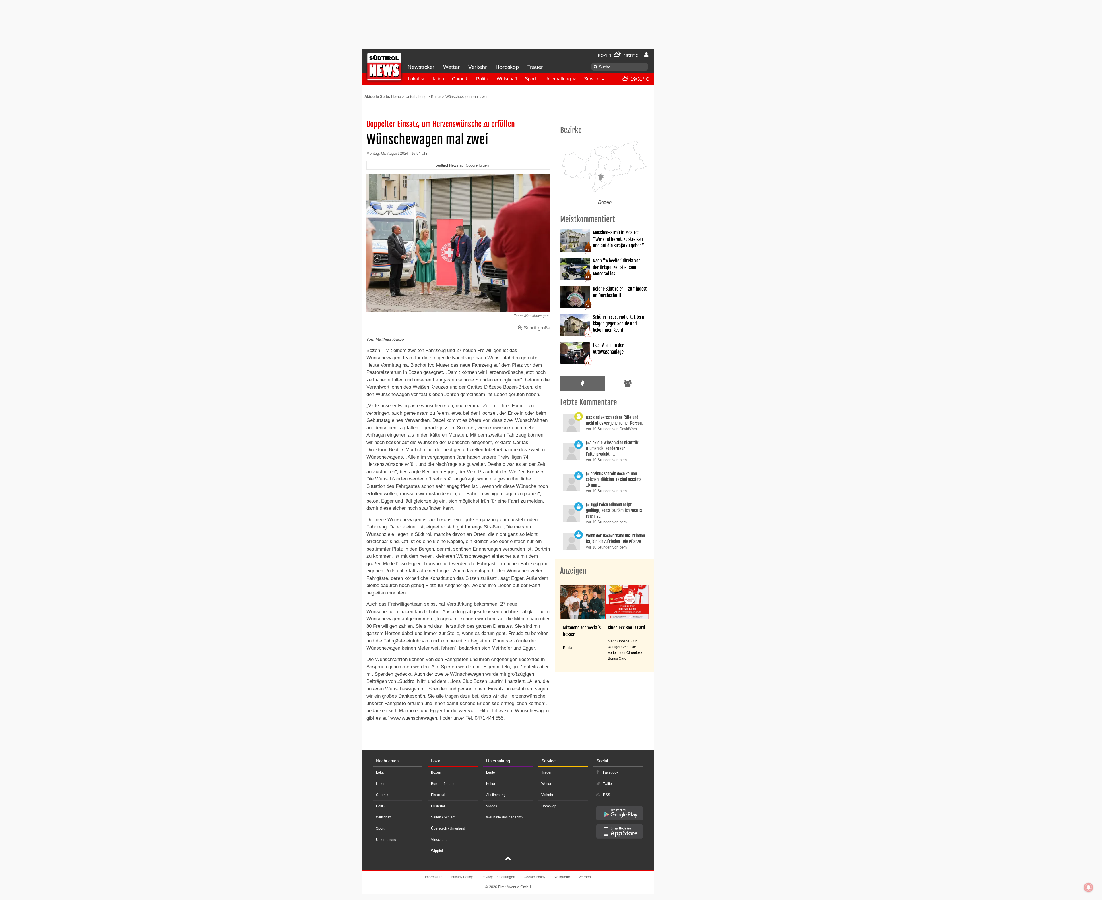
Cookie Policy (534, 876)
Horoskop (507, 67)
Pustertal (438, 806)
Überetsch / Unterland (448, 828)
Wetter (451, 67)
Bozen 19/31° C (618, 55)
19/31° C (639, 79)
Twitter (608, 784)
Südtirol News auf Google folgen (462, 165)
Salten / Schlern (443, 817)
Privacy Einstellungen (498, 876)
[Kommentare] (582, 383)
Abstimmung (496, 795)
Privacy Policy (462, 876)
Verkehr (477, 67)
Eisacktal (438, 795)
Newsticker (421, 67)
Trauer (535, 67)
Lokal (413, 78)
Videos (491, 806)
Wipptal (437, 851)
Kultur (436, 96)
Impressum (433, 876)
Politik (482, 78)
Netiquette (562, 876)
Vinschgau (439, 840)
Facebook (610, 772)
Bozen (436, 772)
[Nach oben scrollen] (508, 859)
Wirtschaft (507, 78)
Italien (438, 78)
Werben (585, 876)
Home (396, 96)
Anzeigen (573, 570)
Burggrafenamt (442, 784)
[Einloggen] (646, 55)
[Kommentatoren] (627, 383)
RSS (606, 795)
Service (591, 78)
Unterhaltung (557, 78)
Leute (490, 772)
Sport (530, 78)
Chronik (460, 78)
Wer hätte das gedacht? (504, 817)
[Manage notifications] (1088, 887)
